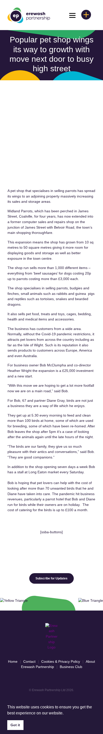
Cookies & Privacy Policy (60, 661)
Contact (29, 661)
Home (13, 661)
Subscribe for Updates (52, 578)
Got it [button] (15, 725)
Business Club (71, 667)
